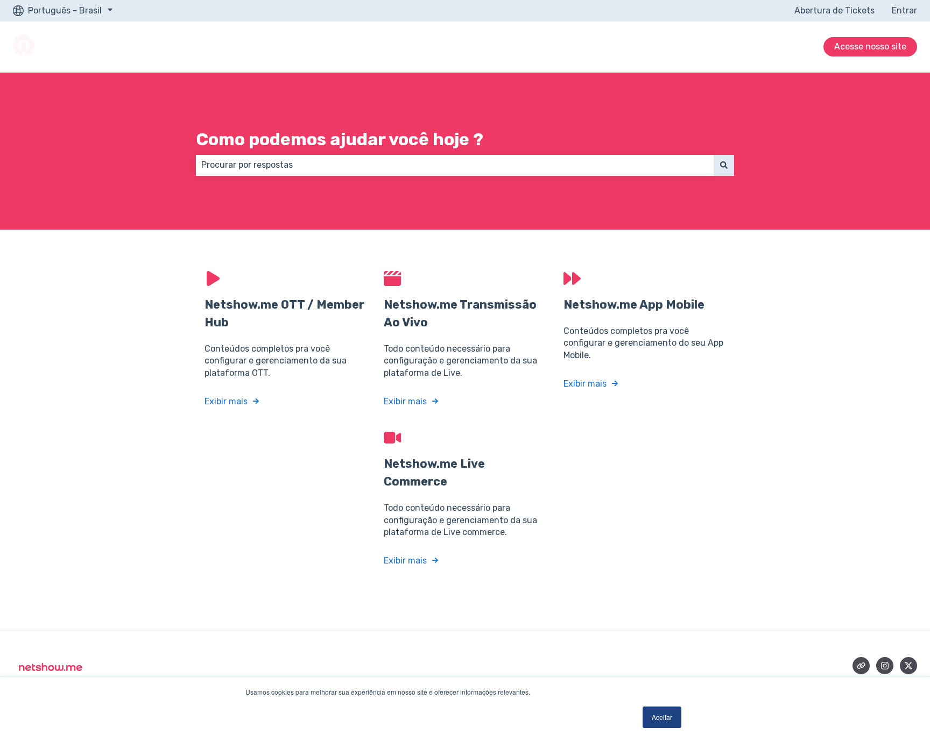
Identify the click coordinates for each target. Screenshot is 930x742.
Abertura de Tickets (834, 10)
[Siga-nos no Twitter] (908, 665)
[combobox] (455, 165)
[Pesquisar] (724, 165)
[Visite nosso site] (861, 665)
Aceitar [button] (662, 717)
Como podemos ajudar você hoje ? (339, 139)
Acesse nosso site (870, 46)
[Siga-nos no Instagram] (884, 665)
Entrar (904, 10)
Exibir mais (226, 401)
